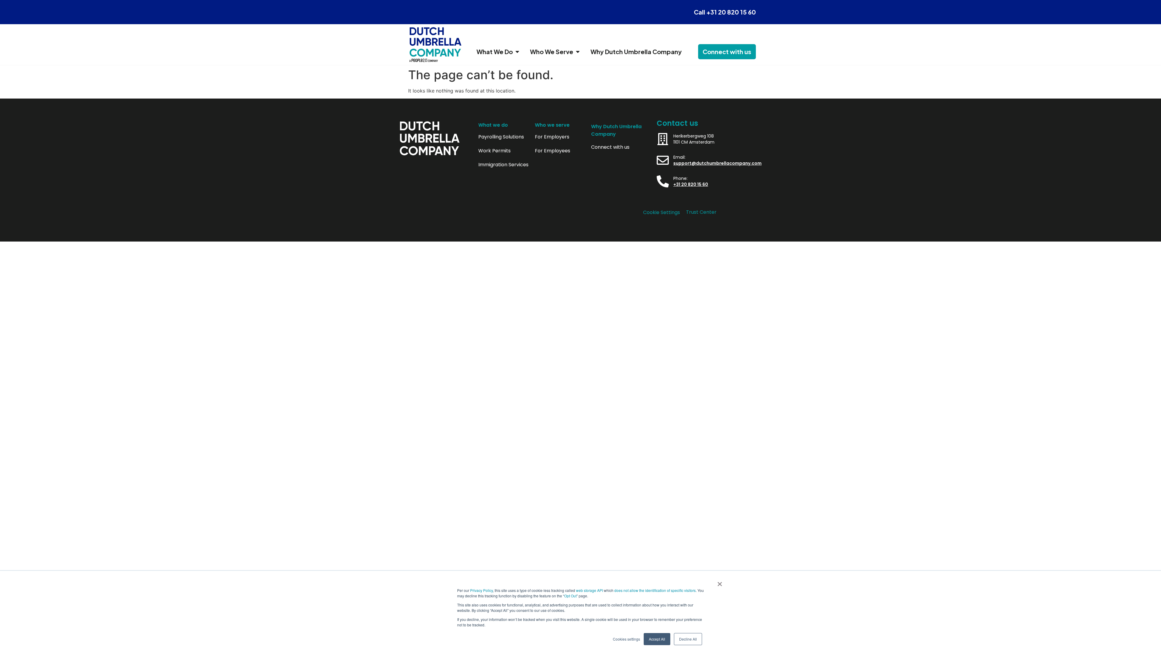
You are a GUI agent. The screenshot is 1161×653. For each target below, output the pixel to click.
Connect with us (610, 147)
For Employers (552, 137)
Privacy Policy (481, 590)
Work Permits (494, 151)
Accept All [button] (657, 639)
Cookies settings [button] (626, 639)
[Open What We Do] (517, 51)
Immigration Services (503, 164)
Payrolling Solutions (501, 137)
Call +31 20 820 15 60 (725, 12)
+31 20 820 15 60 (690, 184)
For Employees (552, 151)
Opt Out (570, 595)
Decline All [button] (688, 639)
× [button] (719, 582)
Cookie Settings (661, 212)
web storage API (590, 590)
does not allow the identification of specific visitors (655, 590)
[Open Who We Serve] (578, 51)
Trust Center (701, 212)
